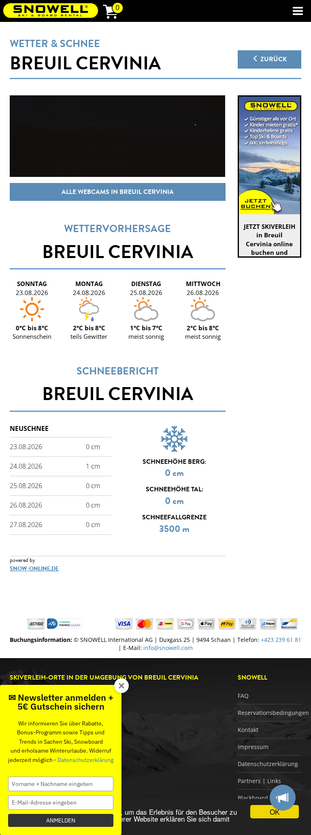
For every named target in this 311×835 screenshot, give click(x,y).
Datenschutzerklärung (268, 764)
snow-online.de (34, 568)
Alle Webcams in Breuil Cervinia (118, 192)
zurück (273, 59)
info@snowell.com (168, 648)
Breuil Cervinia (85, 63)
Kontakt (248, 730)
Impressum (253, 747)
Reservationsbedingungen (273, 713)
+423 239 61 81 (281, 639)
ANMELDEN (60, 820)
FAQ (243, 695)
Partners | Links (259, 781)
